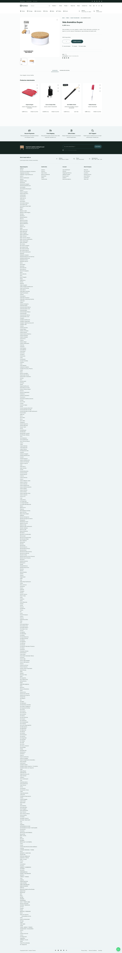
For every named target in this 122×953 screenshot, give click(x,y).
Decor (66, 11)
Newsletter (43, 176)
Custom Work (29, 1)
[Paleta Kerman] (92, 92)
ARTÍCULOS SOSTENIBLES (69, 106)
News (78, 5)
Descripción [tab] (55, 70)
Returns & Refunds (45, 174)
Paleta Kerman (92, 104)
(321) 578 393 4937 (80, 159)
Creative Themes (32, 950)
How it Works (87, 176)
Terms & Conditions (93, 950)
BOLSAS (45, 106)
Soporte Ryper (29, 104)
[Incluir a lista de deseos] (37, 85)
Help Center (44, 172)
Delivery (43, 171)
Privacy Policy (84, 950)
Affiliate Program (66, 174)
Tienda (65, 5)
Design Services (87, 174)
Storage (30, 11)
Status (42, 177)
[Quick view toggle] (37, 91)
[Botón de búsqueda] (49, 5)
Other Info (86, 179)
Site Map (100, 950)
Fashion (54, 5)
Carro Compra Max (50, 104)
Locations (86, 172)
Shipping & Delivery (67, 172)
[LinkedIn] (68, 57)
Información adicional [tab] (65, 70)
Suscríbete (97, 146)
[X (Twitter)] (94, 1)
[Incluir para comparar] (37, 88)
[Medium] (66, 950)
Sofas (46, 11)
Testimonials (44, 179)
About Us (73, 5)
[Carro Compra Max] (50, 92)
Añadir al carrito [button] (34, 111)
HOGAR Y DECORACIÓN (73, 56)
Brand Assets (66, 176)
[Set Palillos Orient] (71, 92)
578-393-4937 (99, 11)
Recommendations (67, 179)
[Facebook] (92, 1)
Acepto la (70, 150)
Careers (43, 169)
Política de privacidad (72, 150)
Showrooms (22, 1)
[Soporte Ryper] (29, 92)
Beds (53, 11)
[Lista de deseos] (96, 5)
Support (64, 177)
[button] (118, 949)
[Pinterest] (66, 57)
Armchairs (38, 11)
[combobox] (39, 5)
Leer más (76, 111)
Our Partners (87, 171)
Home (60, 5)
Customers (86, 177)
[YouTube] (99, 1)
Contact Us (84, 5)
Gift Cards (35, 1)
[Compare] (98, 5)
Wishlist (64, 171)
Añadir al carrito (77, 41)
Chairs (23, 11)
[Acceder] (93, 5)
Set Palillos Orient (71, 104)
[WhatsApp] (101, 1)
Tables (59, 11)
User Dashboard (66, 169)
